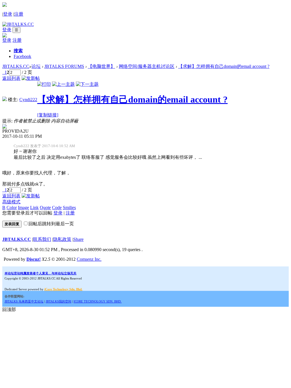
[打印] (44, 84)
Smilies (69, 207)
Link (34, 207)
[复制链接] (47, 114)
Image (23, 207)
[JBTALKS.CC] (18, 24)
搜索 (18, 50)
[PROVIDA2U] (4, 127)
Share (78, 239)
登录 (7, 14)
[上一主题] (63, 84)
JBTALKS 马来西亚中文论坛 (24, 301)
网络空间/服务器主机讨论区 (146, 66)
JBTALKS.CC (15, 66)
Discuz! (33, 259)
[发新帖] (31, 78)
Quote (45, 207)
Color (12, 207)
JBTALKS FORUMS (64, 66)
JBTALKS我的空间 (58, 301)
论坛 (36, 66)
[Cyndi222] (4, 99)
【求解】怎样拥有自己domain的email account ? (223, 66)
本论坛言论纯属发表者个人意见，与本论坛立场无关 (40, 273)
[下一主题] (87, 84)
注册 (18, 14)
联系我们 (42, 239)
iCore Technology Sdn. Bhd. (63, 289)
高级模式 (11, 201)
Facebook (22, 56)
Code (57, 207)
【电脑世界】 (101, 66)
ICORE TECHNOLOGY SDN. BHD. (98, 301)
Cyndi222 (28, 99)
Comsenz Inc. (89, 259)
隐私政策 (62, 239)
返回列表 (11, 78)
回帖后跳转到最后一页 (51, 223)
